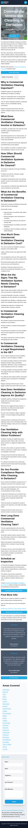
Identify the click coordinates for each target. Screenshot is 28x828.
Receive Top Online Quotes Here (14, 612)
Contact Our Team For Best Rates (14, 590)
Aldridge (5, 720)
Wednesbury (4, 608)
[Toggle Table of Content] (15, 77)
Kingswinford (6, 732)
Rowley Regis (6, 723)
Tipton (15, 608)
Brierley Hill (6, 730)
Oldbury (5, 715)
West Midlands (7, 739)
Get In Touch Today (14, 72)
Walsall (24, 608)
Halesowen (6, 735)
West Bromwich (7, 708)
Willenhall (10, 608)
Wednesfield (6, 704)
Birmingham (6, 737)
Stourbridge (6, 742)
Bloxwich (5, 706)
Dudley (4, 718)
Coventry (5, 749)
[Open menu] (25, 2)
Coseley (5, 701)
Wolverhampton (7, 713)
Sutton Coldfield (7, 744)
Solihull (5, 746)
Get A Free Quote (14, 677)
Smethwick (6, 725)
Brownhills (5, 727)
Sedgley (5, 711)
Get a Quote (13, 36)
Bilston (20, 608)
